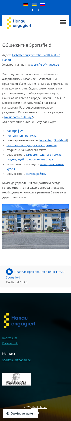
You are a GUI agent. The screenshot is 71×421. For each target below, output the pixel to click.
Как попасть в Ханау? (18, 117)
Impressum (9, 338)
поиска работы (36, 173)
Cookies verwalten (22, 413)
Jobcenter (45, 140)
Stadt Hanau (39, 407)
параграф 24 (15, 131)
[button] (63, 22)
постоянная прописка (22, 135)
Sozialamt (60, 140)
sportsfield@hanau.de (44, 64)
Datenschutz (10, 343)
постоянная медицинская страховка (32, 145)
